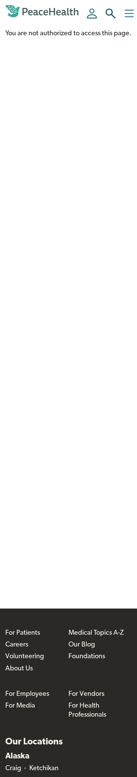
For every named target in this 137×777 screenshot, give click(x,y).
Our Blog (81, 645)
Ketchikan (44, 768)
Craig (13, 768)
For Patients (22, 633)
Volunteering (24, 656)
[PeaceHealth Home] (43, 11)
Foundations (86, 656)
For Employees (27, 694)
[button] (110, 13)
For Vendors (86, 694)
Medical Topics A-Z (96, 633)
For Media (20, 706)
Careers (16, 645)
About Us (19, 668)
